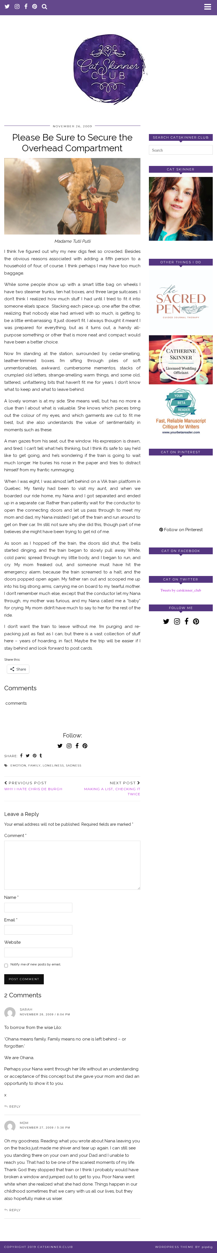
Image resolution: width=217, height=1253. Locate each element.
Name (11, 897)
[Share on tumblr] (41, 756)
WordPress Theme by (184, 1247)
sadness (73, 765)
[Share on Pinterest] (34, 756)
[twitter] (7, 7)
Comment (15, 835)
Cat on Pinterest (181, 452)
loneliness (53, 765)
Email (11, 920)
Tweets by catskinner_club (180, 590)
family (34, 765)
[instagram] (17, 7)
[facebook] (26, 7)
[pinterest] (34, 7)
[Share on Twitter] (27, 756)
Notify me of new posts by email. (35, 964)
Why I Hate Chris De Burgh (33, 786)
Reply (15, 1107)
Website (12, 942)
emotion (18, 765)
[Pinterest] (165, 476)
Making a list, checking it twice (112, 788)
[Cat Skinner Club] (108, 65)
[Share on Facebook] (21, 756)
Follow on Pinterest (183, 529)
